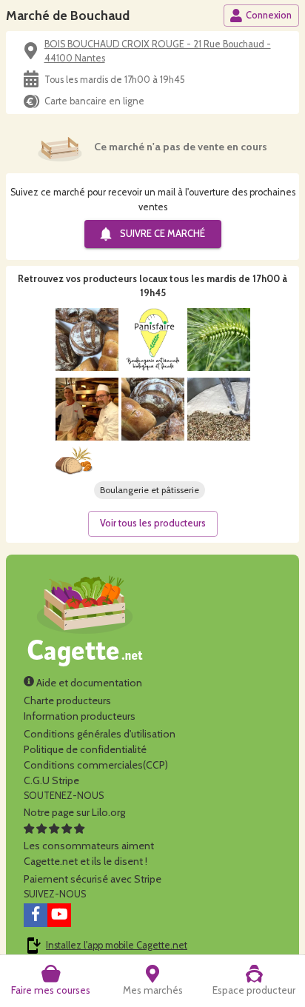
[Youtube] (59, 915)
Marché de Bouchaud (68, 15)
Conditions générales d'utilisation (99, 733)
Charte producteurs (67, 700)
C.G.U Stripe (51, 780)
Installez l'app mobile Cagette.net (116, 945)
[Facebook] (35, 915)
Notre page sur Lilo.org (74, 812)
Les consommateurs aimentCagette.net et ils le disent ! (89, 853)
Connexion (269, 15)
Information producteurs (79, 716)
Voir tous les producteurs (153, 523)
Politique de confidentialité (85, 749)
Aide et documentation (88, 682)
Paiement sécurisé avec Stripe (92, 879)
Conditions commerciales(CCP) (96, 765)
